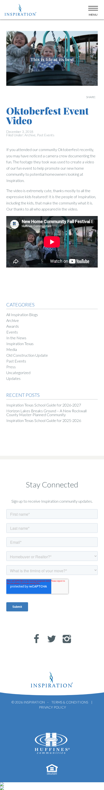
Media (11, 349)
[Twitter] (49, 639)
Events (12, 332)
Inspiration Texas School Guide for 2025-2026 (43, 420)
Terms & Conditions (69, 702)
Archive (30, 135)
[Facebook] (34, 639)
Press (11, 366)
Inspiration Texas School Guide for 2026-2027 (43, 405)
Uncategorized (18, 372)
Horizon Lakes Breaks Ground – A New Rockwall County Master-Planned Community (46, 412)
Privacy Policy (52, 707)
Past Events (45, 135)
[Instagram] (65, 639)
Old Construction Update (27, 355)
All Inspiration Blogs (22, 314)
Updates (13, 378)
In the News (16, 337)
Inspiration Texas (20, 343)
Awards (12, 326)
